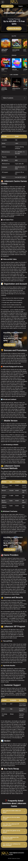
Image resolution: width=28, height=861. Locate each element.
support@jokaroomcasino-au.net (16, 853)
